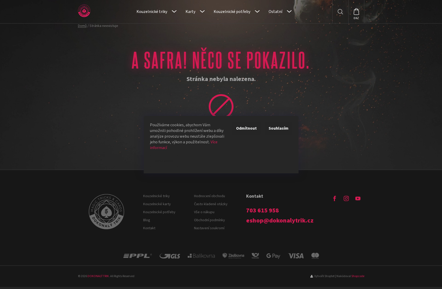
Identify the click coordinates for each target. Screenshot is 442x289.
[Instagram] (346, 198)
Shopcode (357, 276)
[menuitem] (156, 11)
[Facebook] (334, 198)
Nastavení (163, 161)
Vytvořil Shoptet (324, 276)
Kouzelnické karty (157, 204)
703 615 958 (262, 211)
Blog (146, 220)
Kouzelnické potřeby (159, 212)
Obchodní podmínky (209, 220)
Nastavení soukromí (209, 228)
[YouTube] (357, 198)
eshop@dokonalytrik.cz (280, 221)
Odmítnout (246, 128)
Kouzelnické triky (156, 196)
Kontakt (149, 228)
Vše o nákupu (204, 212)
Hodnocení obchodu (209, 196)
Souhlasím (278, 128)
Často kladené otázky (211, 204)
